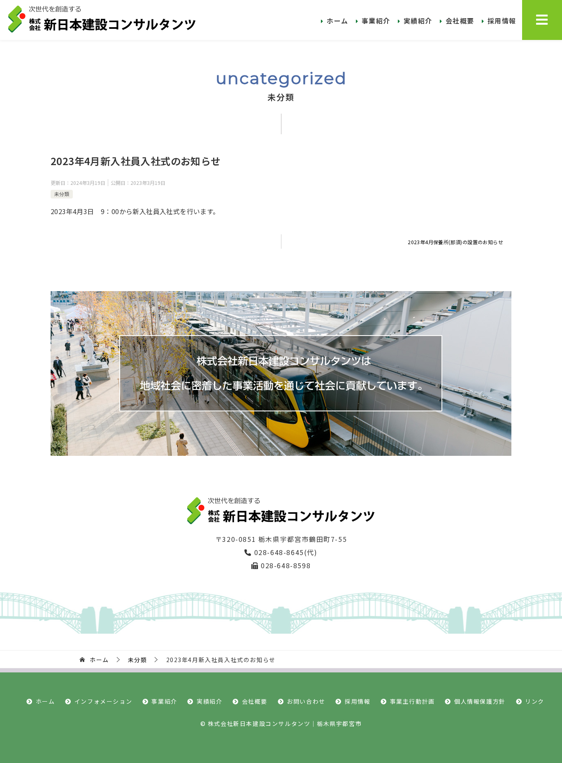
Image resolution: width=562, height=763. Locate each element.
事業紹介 (376, 21)
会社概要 (460, 21)
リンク (534, 701)
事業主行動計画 (412, 701)
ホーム (337, 21)
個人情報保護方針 (480, 701)
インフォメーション (103, 701)
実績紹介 (418, 21)
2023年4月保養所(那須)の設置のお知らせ (455, 241)
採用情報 (502, 21)
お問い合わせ (306, 701)
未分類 (61, 193)
